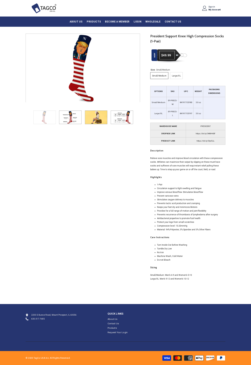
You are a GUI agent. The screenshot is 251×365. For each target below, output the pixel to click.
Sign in (211, 7)
